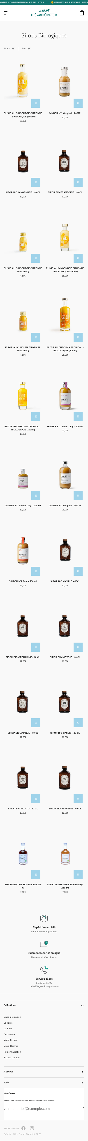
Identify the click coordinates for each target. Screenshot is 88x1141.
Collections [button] (10, 1005)
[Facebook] (23, 1128)
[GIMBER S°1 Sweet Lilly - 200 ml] (65, 395)
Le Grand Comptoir (25, 1134)
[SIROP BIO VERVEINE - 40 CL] (65, 777)
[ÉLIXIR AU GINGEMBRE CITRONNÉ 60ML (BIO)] (23, 236)
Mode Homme (11, 1046)
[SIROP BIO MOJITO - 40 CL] (23, 777)
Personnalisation (12, 1052)
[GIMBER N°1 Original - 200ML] (65, 81)
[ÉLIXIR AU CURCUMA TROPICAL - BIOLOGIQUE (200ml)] (23, 395)
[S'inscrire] (80, 1108)
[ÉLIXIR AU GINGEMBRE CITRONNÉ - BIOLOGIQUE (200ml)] (65, 236)
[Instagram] (32, 1128)
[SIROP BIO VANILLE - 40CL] (65, 550)
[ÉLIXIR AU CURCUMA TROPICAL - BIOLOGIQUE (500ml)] (65, 315)
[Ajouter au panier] (35, 103)
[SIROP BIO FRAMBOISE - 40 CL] (65, 161)
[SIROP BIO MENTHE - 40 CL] (65, 625)
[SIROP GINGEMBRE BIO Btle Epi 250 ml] (65, 853)
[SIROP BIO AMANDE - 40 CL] (23, 701)
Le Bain (8, 1028)
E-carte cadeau (12, 1057)
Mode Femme (11, 1040)
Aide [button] (6, 1083)
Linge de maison (12, 1017)
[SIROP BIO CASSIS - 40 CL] (65, 701)
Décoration (9, 1034)
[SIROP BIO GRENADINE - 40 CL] (23, 625)
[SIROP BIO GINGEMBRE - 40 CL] (23, 161)
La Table (8, 1023)
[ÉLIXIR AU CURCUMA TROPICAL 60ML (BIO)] (23, 315)
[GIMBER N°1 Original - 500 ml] (65, 474)
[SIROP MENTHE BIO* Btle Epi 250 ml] (23, 853)
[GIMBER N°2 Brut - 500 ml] (23, 550)
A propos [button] (8, 1072)
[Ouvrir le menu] (10, 13)
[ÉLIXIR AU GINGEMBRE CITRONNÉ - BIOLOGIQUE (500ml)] (23, 81)
